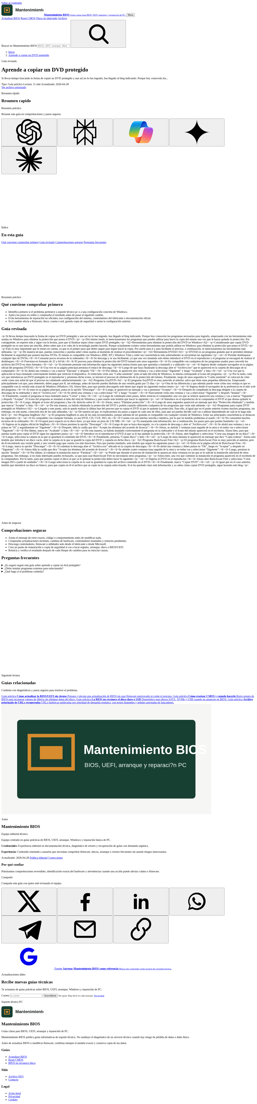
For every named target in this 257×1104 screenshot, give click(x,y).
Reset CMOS (28, 18)
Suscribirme (50, 995)
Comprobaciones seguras (69, 242)
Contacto (13, 1079)
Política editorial (39, 857)
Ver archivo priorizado (13, 87)
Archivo (62, 18)
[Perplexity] (85, 132)
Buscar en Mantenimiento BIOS (19, 45)
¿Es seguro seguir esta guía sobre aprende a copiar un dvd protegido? (42, 565)
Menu (130, 15)
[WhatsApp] (196, 902)
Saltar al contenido (11, 2)
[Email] (85, 929)
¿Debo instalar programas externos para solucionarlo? (33, 568)
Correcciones (55, 857)
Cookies (12, 1099)
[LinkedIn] (141, 902)
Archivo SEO (16, 1076)
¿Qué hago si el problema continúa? (24, 571)
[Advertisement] (106, 198)
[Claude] (29, 160)
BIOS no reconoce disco (21, 1063)
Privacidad (99, 995)
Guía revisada (47, 242)
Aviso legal (14, 1093)
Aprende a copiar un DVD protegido (28, 55)
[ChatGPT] (29, 132)
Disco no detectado (46, 18)
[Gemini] (196, 132)
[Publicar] (29, 902)
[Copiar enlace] (141, 929)
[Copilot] (141, 132)
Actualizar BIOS (10, 18)
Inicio (11, 52)
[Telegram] (29, 929)
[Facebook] (85, 902)
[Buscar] (98, 34)
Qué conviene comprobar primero (20, 242)
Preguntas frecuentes (95, 242)
